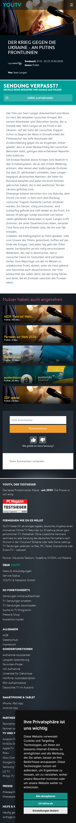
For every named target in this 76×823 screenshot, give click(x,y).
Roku (6, 753)
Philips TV (8, 776)
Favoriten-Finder (13, 664)
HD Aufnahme (11, 669)
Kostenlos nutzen (13, 619)
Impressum (9, 644)
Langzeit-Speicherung (16, 660)
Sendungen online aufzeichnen (21, 596)
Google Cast (10, 762)
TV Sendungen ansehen (17, 601)
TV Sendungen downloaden (19, 605)
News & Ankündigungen (17, 571)
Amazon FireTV (12, 739)
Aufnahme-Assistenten (16, 655)
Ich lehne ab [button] (45, 803)
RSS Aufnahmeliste (14, 683)
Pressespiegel (11, 796)
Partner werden (12, 728)
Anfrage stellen (12, 817)
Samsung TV (10, 767)
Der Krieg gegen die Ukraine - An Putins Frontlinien (32, 48)
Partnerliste (10, 724)
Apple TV (8, 748)
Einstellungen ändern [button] (46, 810)
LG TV (6, 771)
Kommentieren (38, 428)
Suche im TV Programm (17, 610)
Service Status (11, 575)
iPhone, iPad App (13, 703)
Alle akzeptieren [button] (45, 796)
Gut (33, 439)
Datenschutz (10, 640)
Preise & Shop (11, 614)
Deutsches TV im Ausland (18, 687)
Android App (10, 708)
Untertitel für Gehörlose (17, 673)
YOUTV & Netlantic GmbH (19, 580)
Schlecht (42, 439)
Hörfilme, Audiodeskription (19, 678)
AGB (5, 635)
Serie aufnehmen (40, 98)
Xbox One (9, 758)
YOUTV (12, 5)
